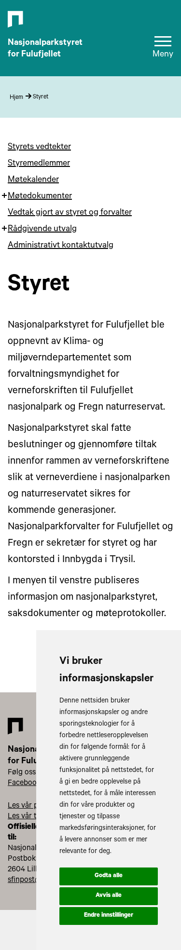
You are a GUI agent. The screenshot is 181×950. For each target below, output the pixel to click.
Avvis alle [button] (109, 896)
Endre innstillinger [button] (108, 915)
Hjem (16, 98)
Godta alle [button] (109, 876)
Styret (40, 97)
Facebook (24, 783)
